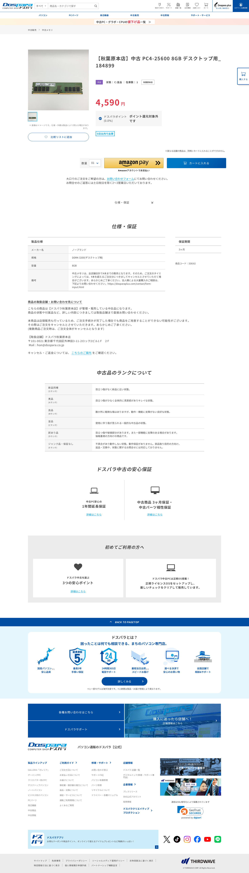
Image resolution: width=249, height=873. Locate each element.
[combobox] (73, 6)
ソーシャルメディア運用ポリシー (108, 860)
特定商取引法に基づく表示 (47, 865)
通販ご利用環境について (71, 800)
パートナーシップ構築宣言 (104, 865)
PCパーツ (32, 800)
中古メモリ (47, 29)
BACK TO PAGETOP (127, 622)
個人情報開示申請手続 (75, 865)
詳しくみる (124, 681)
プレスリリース (130, 791)
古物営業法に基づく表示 (141, 860)
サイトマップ (40, 860)
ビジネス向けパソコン (38, 795)
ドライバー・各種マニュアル (104, 795)
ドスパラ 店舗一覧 (131, 769)
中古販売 (32, 29)
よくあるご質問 (67, 805)
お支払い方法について (70, 774)
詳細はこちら (93, 514)
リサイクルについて (100, 790)
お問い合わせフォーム (120, 179)
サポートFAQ (97, 774)
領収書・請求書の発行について (74, 785)
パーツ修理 (96, 785)
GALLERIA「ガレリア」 (38, 769)
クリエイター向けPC (37, 780)
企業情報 (128, 784)
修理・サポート (99, 762)
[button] (190, 812)
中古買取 (32, 815)
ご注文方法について (69, 769)
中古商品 (32, 810)
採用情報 (127, 801)
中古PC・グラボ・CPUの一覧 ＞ (123, 21)
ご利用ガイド (67, 762)
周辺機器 (32, 805)
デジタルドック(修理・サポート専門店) (138, 776)
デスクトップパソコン (38, 785)
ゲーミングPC (34, 774)
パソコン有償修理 (99, 780)
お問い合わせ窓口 (99, 769)
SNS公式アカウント (132, 796)
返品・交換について (69, 790)
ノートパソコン (35, 790)
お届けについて (67, 780)
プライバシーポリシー (76, 860)
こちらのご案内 (81, 353)
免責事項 (56, 860)
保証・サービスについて (71, 795)
